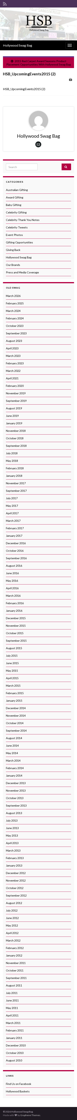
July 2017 (12, 498)
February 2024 (15, 318)
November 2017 (16, 483)
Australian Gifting (17, 190)
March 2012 (13, 940)
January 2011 (14, 1038)
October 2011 (14, 970)
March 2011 (13, 1023)
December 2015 (16, 618)
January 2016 (14, 610)
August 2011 (14, 985)
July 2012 (12, 910)
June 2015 (12, 663)
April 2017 (12, 513)
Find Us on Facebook (18, 1083)
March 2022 (13, 370)
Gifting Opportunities (19, 242)
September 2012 (16, 895)
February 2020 (15, 385)
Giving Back (13, 249)
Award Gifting (14, 197)
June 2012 (12, 918)
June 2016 (12, 573)
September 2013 (16, 805)
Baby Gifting (13, 205)
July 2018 (12, 453)
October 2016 (14, 550)
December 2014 (16, 708)
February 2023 (15, 363)
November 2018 (16, 430)
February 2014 (15, 768)
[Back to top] (68, 1111)
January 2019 (14, 423)
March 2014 (13, 760)
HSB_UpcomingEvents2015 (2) (24, 89)
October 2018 (14, 438)
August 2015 (14, 648)
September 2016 (16, 558)
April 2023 (12, 348)
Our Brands (13, 264)
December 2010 (16, 1045)
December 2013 (16, 783)
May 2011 (12, 1008)
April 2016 (12, 588)
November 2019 (16, 393)
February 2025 (15, 303)
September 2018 (16, 445)
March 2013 (13, 850)
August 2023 (14, 340)
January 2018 (14, 475)
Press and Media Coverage (22, 272)
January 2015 (14, 700)
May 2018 (12, 460)
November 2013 (16, 790)
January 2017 (14, 535)
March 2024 (13, 310)
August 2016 (14, 565)
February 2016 (15, 603)
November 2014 (16, 715)
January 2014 (14, 775)
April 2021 (12, 378)
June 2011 (12, 1000)
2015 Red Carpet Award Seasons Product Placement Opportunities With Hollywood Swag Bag (38, 62)
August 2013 (14, 813)
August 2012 (14, 903)
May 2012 (12, 925)
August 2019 (14, 408)
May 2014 (12, 753)
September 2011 (16, 978)
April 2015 (12, 678)
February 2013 (15, 858)
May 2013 (12, 835)
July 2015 (12, 655)
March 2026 (13, 295)
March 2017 (13, 520)
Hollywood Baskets (18, 1091)
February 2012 (15, 948)
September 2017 (16, 490)
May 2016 (12, 580)
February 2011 (15, 1030)
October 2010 (14, 1053)
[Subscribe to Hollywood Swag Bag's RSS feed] (5, 3)
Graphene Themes (30, 1115)
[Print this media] (70, 79)
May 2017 (12, 505)
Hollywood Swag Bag (17, 45)
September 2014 (16, 730)
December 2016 (16, 543)
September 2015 (16, 640)
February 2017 (15, 528)
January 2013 (14, 865)
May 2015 (12, 670)
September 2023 (16, 333)
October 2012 (14, 888)
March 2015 (13, 685)
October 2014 (14, 723)
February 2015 (15, 693)
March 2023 (13, 355)
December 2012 (16, 873)
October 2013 (14, 798)
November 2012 (16, 880)
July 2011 (12, 993)
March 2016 (13, 595)
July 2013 (12, 820)
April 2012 (12, 933)
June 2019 (12, 415)
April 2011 (12, 1015)
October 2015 (14, 633)
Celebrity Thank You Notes (22, 220)
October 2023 (14, 325)
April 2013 (12, 843)
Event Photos (14, 235)
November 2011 (16, 963)
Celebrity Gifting (16, 212)
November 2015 (16, 625)
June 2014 (12, 745)
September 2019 (16, 400)
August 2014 (14, 738)
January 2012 (14, 955)
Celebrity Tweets (17, 227)
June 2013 (12, 828)
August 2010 (14, 1060)
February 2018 (15, 468)
